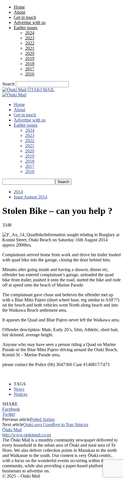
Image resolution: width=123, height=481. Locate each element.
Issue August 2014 (30, 196)
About (19, 12)
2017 (29, 68)
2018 (29, 63)
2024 (29, 32)
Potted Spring (42, 419)
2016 (29, 73)
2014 (18, 191)
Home (19, 7)
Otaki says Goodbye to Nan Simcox (55, 424)
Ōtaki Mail (12, 429)
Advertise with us (29, 22)
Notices (20, 394)
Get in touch (25, 17)
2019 (29, 58)
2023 (29, 37)
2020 (29, 53)
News (19, 389)
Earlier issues (25, 27)
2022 (29, 43)
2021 (29, 48)
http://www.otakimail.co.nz (26, 434)
